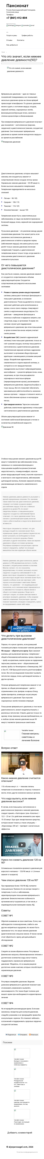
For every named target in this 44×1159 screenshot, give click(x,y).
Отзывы (9, 40)
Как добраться (12, 45)
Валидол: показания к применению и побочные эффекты (21, 1063)
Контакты (20, 40)
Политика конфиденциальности (27, 1152)
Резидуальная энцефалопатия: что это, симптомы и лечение (20, 1083)
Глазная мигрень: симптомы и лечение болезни (30, 737)
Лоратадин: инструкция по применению (21, 1123)
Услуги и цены (11, 35)
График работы (27, 35)
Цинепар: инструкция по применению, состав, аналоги (22, 1104)
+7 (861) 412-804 (16, 17)
